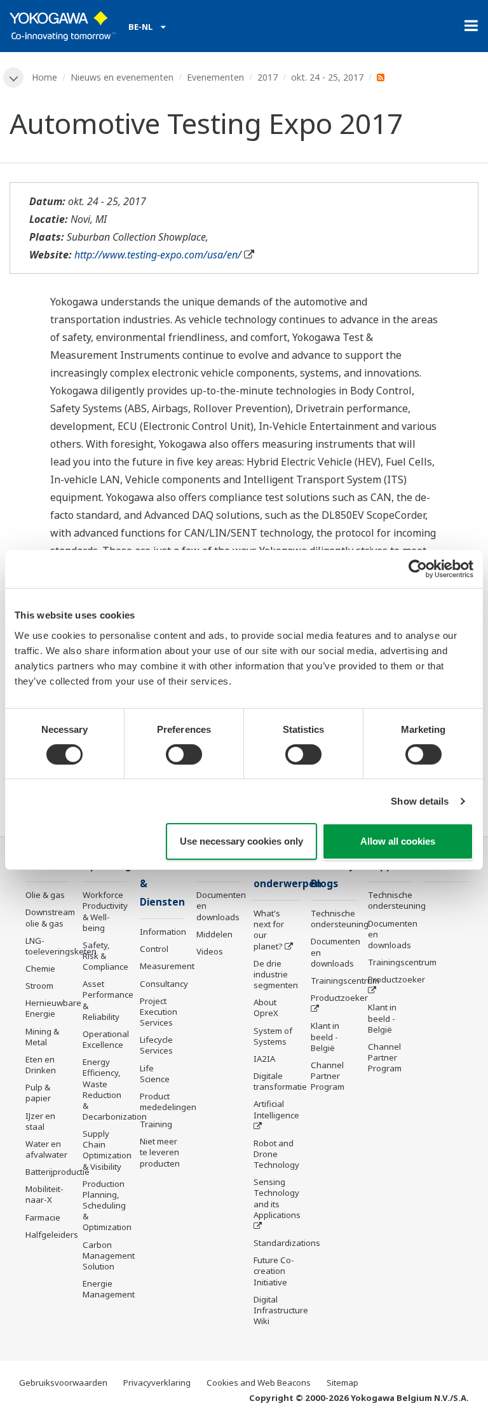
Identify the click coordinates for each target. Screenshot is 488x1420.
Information (163, 931)
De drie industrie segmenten (276, 974)
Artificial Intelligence (276, 1109)
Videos (209, 951)
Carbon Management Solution (109, 1255)
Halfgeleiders (51, 1234)
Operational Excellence (106, 1039)
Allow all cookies (397, 841)
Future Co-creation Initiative (274, 1270)
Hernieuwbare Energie (53, 1008)
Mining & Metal (42, 1037)
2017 (267, 77)
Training (156, 1124)
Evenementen (215, 77)
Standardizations (287, 1243)
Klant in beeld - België (325, 1036)
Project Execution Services (158, 1011)
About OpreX (266, 1007)
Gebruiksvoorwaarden (63, 1382)
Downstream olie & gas (50, 917)
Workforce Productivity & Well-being (105, 911)
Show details (420, 801)
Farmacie (42, 1217)
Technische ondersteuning (340, 919)
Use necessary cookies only (241, 841)
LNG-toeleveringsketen (61, 946)
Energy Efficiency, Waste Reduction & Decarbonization (115, 1089)
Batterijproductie (57, 1171)
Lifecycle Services (156, 1045)
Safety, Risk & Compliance (105, 955)
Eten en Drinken (40, 1065)
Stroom (39, 985)
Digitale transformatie (280, 1081)
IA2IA (264, 1058)
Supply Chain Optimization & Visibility (107, 1150)
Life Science (155, 1073)
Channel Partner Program (327, 1075)
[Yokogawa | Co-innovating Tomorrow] (63, 26)
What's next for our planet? (269, 929)
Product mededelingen (168, 1101)
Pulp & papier (38, 1093)
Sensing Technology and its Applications (277, 1198)
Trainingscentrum (345, 980)
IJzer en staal (40, 1121)
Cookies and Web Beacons (259, 1382)
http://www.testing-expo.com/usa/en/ (157, 255)
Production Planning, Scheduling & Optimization (107, 1205)
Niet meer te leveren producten (160, 1152)
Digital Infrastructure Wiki (281, 1310)
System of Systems (273, 1036)
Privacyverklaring (157, 1382)
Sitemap (342, 1382)
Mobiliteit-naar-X (44, 1194)
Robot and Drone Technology (276, 1153)
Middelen (214, 934)
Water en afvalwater (46, 1149)
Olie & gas (45, 895)
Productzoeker (339, 997)
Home (44, 77)
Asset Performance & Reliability (108, 1000)
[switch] (184, 754)
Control (154, 948)
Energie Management (109, 1289)
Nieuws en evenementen (122, 77)
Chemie (40, 968)
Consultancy (164, 983)
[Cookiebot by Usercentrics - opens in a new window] (417, 569)
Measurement (167, 966)
